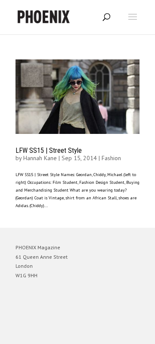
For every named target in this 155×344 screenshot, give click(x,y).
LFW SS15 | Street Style (49, 150)
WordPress (119, 333)
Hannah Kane (40, 158)
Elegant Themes (65, 333)
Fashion (111, 158)
